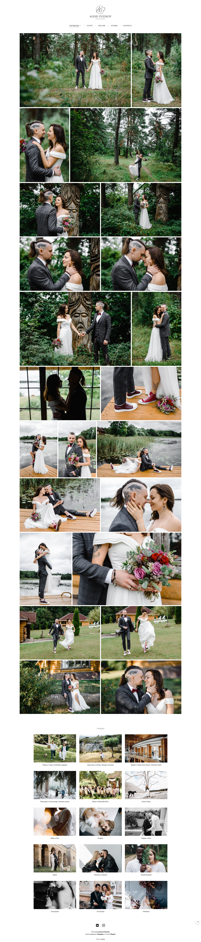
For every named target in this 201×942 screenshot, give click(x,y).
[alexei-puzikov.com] (100, 12)
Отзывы (114, 26)
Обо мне (101, 26)
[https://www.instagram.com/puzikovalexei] (103, 925)
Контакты (127, 26)
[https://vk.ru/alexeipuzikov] (97, 925)
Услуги (89, 26)
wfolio (103, 939)
